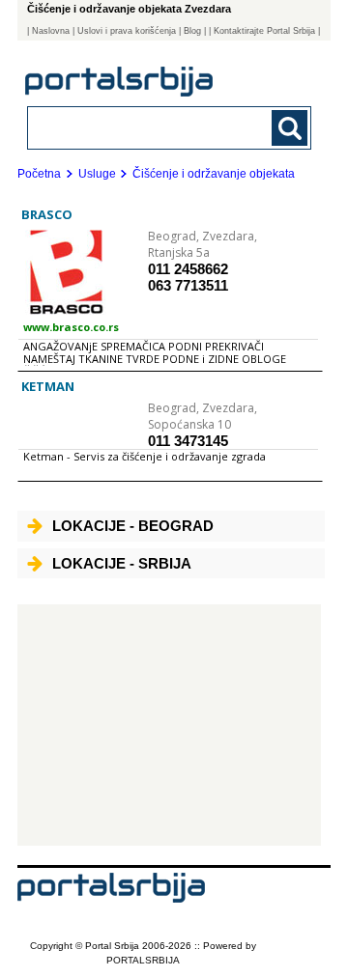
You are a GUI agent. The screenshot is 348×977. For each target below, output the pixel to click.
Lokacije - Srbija (121, 563)
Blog (192, 31)
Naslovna (51, 31)
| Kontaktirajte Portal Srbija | (264, 31)
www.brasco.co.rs (71, 327)
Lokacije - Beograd (133, 525)
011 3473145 (188, 441)
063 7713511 (188, 285)
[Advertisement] (169, 725)
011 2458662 (188, 269)
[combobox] (142, 127)
